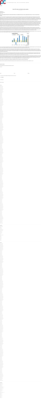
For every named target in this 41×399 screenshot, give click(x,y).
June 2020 (1, 145)
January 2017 (1, 339)
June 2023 (1, 107)
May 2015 (1, 359)
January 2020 (1, 150)
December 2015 (1, 194)
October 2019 (1, 151)
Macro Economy (1, 392)
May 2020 (1, 146)
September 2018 (1, 318)
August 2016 (1, 187)
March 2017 (1, 337)
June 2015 (1, 358)
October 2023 (1, 260)
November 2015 (1, 195)
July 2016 (1, 188)
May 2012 (1, 379)
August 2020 (1, 300)
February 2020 (1, 149)
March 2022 (1, 280)
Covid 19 (1, 228)
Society (0, 395)
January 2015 (1, 362)
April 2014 (1, 214)
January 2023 (1, 112)
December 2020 (1, 296)
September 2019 (1, 152)
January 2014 (1, 216)
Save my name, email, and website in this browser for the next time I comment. (8, 75)
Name (0, 73)
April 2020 (1, 147)
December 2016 (1, 340)
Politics (0, 394)
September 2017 (1, 173)
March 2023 (1, 110)
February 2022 (1, 281)
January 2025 (1, 87)
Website (28, 73)
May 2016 (1, 190)
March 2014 (1, 215)
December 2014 (1, 363)
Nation (0, 393)
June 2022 (1, 277)
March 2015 (1, 360)
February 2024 (1, 256)
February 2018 (1, 168)
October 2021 (1, 128)
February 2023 (1, 111)
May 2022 (1, 278)
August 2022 (1, 275)
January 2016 (1, 193)
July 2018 (1, 320)
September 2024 (1, 91)
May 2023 (1, 108)
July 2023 (1, 106)
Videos (0, 397)
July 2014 (1, 211)
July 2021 (1, 131)
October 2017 (1, 172)
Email (14, 73)
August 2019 (1, 153)
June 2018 (1, 321)
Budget (0, 227)
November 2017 (1, 171)
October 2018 (1, 317)
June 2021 (1, 132)
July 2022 (1, 276)
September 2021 (1, 129)
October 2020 (1, 298)
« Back (1, 5)
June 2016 (1, 189)
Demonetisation (1, 229)
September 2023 (1, 104)
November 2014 (1, 207)
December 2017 (1, 170)
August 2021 (1, 130)
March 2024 (1, 255)
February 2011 (1, 380)
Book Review (1, 226)
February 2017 (1, 338)
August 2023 (1, 105)
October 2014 (1, 208)
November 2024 (1, 89)
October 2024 (1, 90)
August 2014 (1, 210)
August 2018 (1, 319)
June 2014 (1, 212)
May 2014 (1, 213)
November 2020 (1, 297)
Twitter (0, 396)
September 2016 (1, 343)
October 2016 (1, 342)
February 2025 (1, 86)
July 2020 (1, 301)
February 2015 (1, 361)
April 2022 (1, 279)
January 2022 (1, 125)
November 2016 (1, 341)
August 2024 (1, 92)
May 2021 (1, 133)
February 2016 (1, 192)
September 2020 (1, 299)
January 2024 (1, 257)
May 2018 (1, 322)
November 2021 (1, 127)
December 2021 (1, 126)
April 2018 (1, 166)
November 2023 (1, 259)
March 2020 (1, 148)
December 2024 (1, 88)
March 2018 (1, 167)
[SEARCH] (40, 79)
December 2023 (1, 258)
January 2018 (1, 169)
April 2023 (1, 109)
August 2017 (1, 174)
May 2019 (1, 154)
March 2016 (1, 191)
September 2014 (1, 209)
